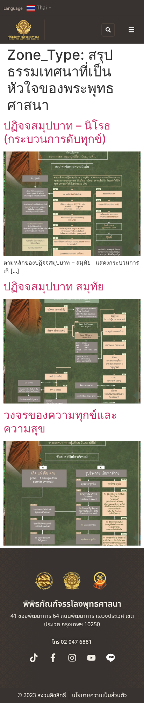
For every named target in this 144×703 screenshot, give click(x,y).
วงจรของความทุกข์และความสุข (60, 421)
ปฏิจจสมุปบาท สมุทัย (55, 286)
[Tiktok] (33, 658)
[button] (131, 29)
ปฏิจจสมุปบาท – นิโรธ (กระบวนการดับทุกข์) (57, 132)
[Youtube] (91, 658)
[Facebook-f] (53, 658)
